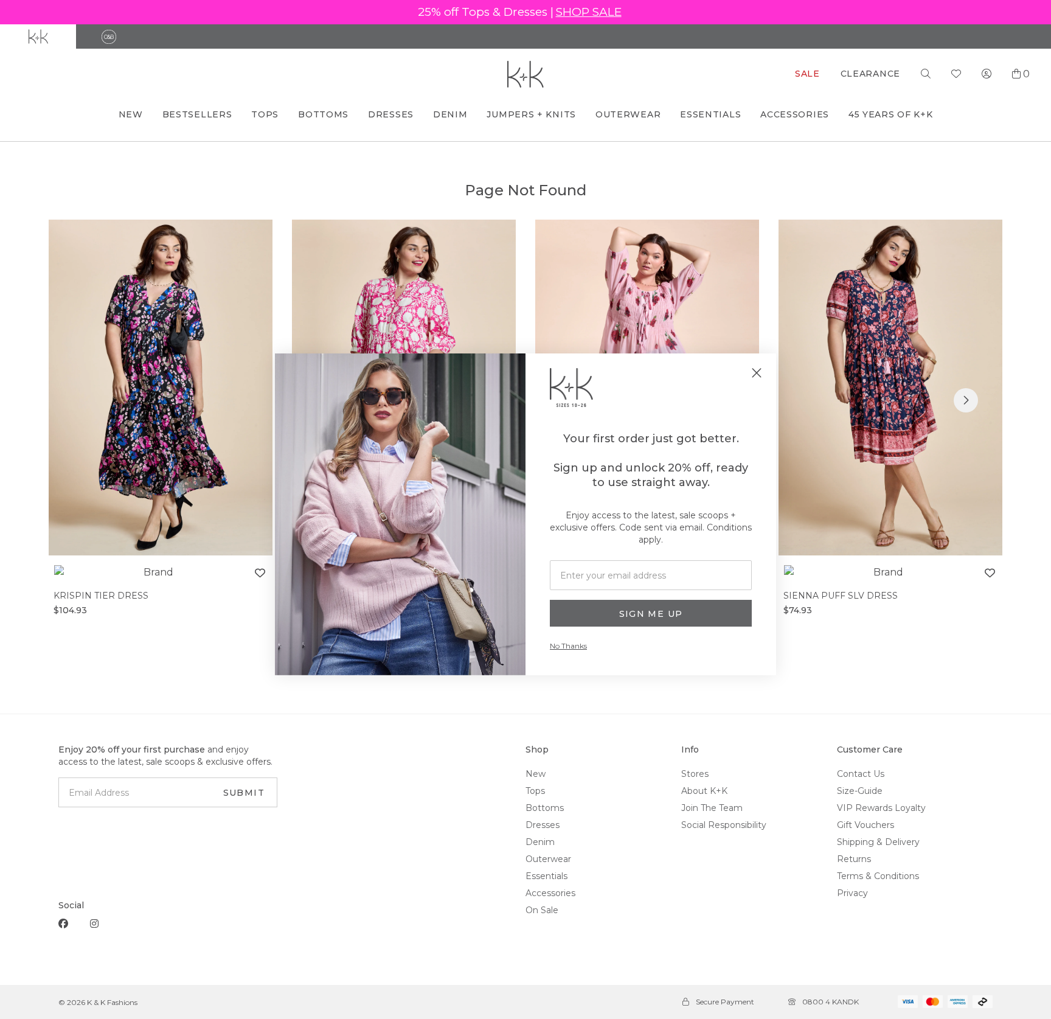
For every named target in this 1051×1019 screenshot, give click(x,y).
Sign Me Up (651, 613)
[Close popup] (756, 373)
